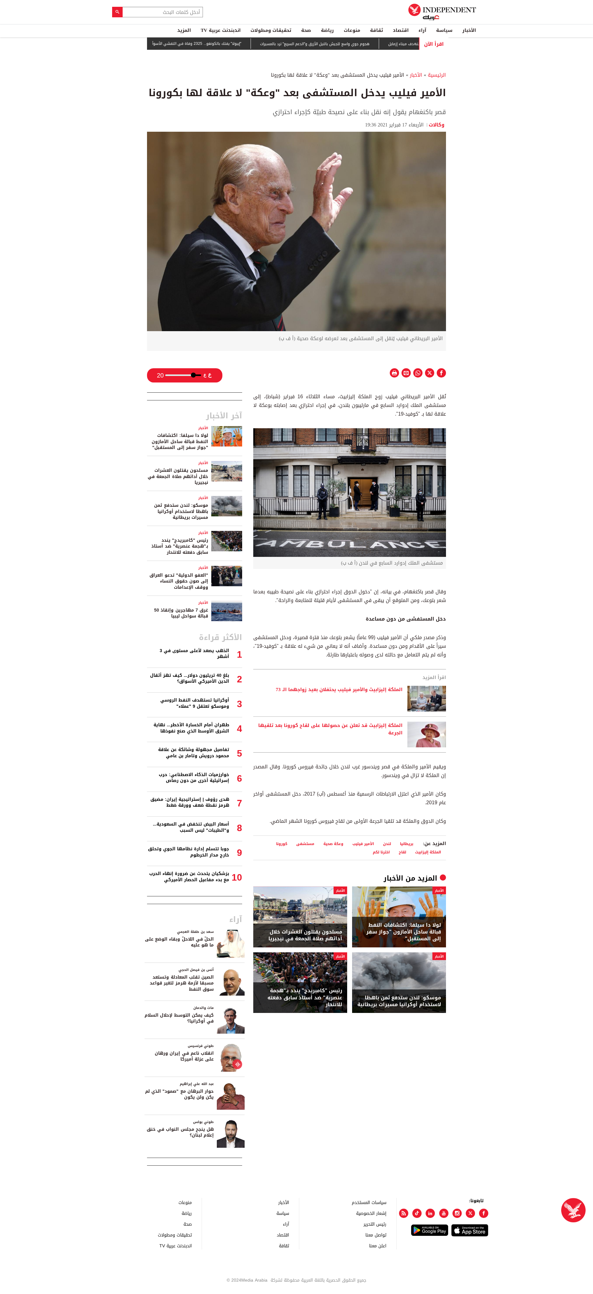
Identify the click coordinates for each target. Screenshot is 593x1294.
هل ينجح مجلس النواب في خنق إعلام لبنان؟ (180, 1132)
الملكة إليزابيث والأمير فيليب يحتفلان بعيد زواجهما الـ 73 (339, 690)
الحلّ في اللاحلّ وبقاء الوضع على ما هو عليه (179, 942)
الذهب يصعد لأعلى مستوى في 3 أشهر (194, 654)
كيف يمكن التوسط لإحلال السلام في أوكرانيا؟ (179, 1018)
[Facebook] (483, 1213)
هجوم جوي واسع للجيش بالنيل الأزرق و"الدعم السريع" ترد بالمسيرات (345, 44)
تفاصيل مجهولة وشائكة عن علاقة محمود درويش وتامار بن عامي (193, 752)
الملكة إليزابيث (428, 852)
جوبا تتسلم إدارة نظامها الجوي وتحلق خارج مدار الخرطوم (188, 852)
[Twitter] (470, 1213)
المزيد (184, 30)
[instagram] (457, 1213)
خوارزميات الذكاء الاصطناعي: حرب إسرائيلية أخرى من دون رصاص (194, 778)
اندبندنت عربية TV (221, 30)
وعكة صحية (333, 844)
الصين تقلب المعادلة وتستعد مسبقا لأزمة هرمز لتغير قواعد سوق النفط (182, 983)
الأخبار (469, 30)
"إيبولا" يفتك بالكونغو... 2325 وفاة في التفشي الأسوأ (227, 43)
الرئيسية (437, 75)
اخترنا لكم (381, 852)
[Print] (394, 373)
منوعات (352, 30)
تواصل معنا (375, 1235)
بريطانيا (406, 844)
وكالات (437, 125)
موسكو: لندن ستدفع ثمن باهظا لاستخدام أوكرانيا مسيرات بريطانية (399, 1001)
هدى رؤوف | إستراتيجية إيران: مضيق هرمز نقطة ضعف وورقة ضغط (189, 802)
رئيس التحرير (375, 1224)
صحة (306, 30)
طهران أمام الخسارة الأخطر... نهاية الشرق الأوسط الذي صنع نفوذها (191, 728)
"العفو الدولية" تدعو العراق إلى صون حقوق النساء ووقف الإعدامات (178, 581)
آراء (422, 30)
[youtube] (443, 1213)
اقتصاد (401, 30)
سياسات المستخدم (369, 1202)
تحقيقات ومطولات (270, 30)
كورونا (281, 844)
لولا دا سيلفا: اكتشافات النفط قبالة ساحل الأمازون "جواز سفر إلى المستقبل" (403, 932)
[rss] (403, 1213)
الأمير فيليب (363, 844)
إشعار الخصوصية (371, 1213)
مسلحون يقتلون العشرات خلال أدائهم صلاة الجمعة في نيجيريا (305, 935)
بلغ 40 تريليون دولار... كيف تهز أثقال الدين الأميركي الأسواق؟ (189, 678)
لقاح (402, 852)
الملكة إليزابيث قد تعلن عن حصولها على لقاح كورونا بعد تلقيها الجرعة (330, 729)
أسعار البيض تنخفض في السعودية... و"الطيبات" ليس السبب (191, 827)
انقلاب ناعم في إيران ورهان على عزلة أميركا (184, 1056)
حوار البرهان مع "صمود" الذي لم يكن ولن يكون (179, 1094)
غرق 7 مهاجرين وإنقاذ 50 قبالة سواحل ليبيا (181, 613)
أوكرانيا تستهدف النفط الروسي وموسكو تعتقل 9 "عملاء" (194, 703)
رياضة (327, 30)
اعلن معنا (377, 1245)
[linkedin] (430, 1213)
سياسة (444, 30)
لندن (387, 844)
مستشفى (305, 844)
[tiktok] (417, 1213)
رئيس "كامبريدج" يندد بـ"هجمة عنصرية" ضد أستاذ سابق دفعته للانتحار (304, 997)
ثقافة (376, 30)
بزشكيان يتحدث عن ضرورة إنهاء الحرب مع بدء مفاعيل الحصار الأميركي (189, 876)
